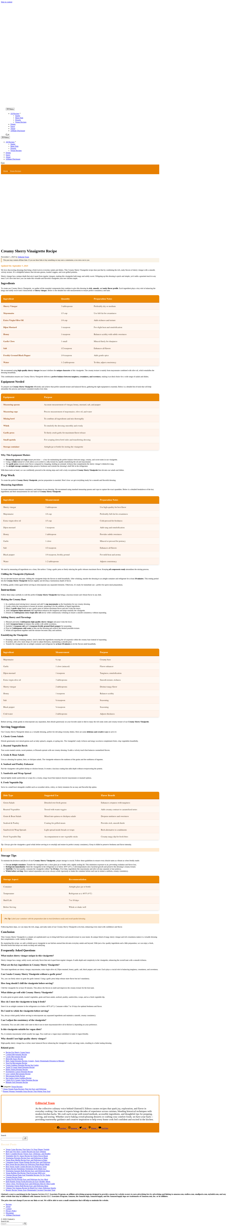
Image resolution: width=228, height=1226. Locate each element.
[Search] (25, 1138)
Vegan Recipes (20, 122)
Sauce (12, 126)
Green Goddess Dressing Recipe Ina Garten (22, 1065)
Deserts (18, 120)
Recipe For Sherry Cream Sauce (18, 1052)
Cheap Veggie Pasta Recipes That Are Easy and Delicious (24, 1089)
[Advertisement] (114, 82)
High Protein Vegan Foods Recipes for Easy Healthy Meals (28, 1182)
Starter (17, 116)
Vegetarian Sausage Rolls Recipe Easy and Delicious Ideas (28, 1171)
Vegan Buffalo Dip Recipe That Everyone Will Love (25, 1173)
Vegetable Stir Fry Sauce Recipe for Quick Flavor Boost (27, 1156)
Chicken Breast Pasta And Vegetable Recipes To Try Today (28, 1175)
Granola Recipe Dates (14, 1177)
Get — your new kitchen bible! (104, 4)
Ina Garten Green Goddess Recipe (18, 1078)
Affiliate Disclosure (17, 131)
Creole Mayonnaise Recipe (16, 1057)
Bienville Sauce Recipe (14, 1059)
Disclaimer (10, 1213)
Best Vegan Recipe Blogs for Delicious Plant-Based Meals (28, 1164)
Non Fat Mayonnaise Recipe (16, 1063)
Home (5, 171)
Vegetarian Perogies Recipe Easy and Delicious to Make (27, 1158)
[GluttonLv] (9, 107)
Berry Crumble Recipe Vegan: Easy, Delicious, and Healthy (28, 1154)
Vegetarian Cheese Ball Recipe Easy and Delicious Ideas (27, 1186)
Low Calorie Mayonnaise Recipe (18, 1074)
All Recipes (14, 114)
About (12, 129)
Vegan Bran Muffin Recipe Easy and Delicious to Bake (26, 1160)
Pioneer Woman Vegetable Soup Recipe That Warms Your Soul (26, 1091)
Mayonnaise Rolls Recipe (15, 1076)
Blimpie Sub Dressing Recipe (17, 1082)
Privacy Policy (11, 1211)
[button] (8, 135)
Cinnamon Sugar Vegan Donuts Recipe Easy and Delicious (28, 1162)
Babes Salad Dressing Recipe (17, 1069)
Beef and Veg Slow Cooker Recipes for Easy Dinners (26, 1152)
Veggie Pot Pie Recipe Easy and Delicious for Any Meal (27, 1179)
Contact (9, 1209)
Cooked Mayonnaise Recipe (16, 1054)
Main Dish (19, 118)
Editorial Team (45, 1103)
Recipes (9, 1204)
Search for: (5, 1221)
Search (3, 1135)
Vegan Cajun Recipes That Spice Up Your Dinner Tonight (27, 1149)
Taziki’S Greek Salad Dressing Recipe (20, 1067)
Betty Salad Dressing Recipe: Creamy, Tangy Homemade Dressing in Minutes (35, 1061)
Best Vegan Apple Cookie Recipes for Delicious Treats (26, 1167)
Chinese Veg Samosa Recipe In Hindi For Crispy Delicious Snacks (31, 1188)
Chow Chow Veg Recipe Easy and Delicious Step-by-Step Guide (30, 1184)
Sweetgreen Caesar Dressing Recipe (19, 1072)
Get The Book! (140, 4)
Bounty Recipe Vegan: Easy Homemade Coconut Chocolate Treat (30, 1190)
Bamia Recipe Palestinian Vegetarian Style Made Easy (26, 1169)
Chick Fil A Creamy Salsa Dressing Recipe (22, 1080)
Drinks (13, 124)
